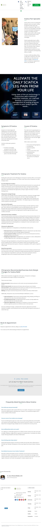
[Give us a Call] (26, 1)
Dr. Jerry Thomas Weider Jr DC (14, 476)
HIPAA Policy (34, 525)
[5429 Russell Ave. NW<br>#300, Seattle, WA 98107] (18, 1)
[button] (21, 11)
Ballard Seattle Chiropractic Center (12, 525)
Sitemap (25, 525)
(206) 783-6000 (24, 326)
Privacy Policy (29, 525)
